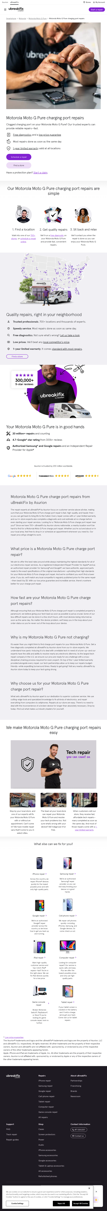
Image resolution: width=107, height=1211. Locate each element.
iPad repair (38, 957)
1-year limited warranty (25, 148)
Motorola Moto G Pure (38, 18)
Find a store (17, 356)
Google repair (38, 915)
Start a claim (40, 172)
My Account (100, 2)
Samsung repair (67, 873)
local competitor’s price (56, 342)
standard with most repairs (67, 349)
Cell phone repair (67, 915)
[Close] (89, 1188)
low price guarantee (50, 134)
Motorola (22, 18)
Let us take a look (70, 335)
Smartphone (11, 18)
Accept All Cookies (80, 1203)
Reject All (61, 1203)
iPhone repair (39, 874)
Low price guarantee (14, 1037)
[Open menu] (5, 9)
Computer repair (66, 957)
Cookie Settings (17, 1203)
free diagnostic (57, 235)
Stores (88, 2)
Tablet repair (67, 1002)
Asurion (5, 2)
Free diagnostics (22, 134)
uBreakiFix (14, 2)
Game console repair (38, 1003)
